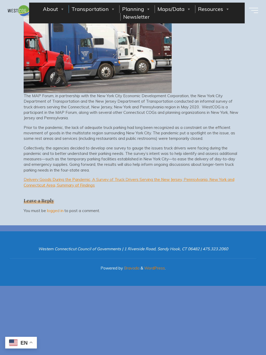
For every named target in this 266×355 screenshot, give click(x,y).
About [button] (50, 9)
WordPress (154, 268)
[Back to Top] (245, 334)
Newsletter (136, 17)
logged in (55, 210)
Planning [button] (133, 9)
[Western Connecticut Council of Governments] (18, 10)
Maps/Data (170, 9)
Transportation (90, 9)
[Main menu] (253, 10)
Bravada (131, 268)
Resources (210, 9)
